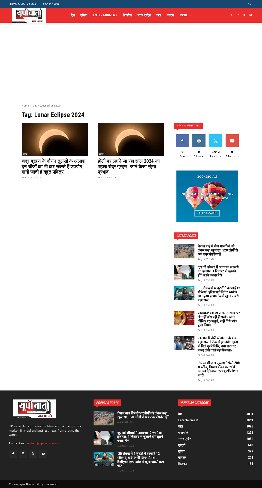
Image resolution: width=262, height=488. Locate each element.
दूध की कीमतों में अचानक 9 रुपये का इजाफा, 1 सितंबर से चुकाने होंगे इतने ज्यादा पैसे (218, 271)
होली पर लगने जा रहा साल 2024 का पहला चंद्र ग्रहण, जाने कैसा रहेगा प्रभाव (129, 166)
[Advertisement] (131, 73)
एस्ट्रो (25, 154)
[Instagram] (238, 15)
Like (182, 135)
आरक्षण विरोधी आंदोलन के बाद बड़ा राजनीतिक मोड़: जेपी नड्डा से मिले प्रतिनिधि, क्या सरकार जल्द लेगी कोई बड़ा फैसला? (218, 344)
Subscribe (232, 135)
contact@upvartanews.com (45, 443)
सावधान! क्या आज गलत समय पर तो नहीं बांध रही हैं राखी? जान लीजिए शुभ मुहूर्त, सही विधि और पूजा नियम (219, 319)
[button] (250, 4)
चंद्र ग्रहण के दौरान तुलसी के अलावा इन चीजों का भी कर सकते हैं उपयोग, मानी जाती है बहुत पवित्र (53, 166)
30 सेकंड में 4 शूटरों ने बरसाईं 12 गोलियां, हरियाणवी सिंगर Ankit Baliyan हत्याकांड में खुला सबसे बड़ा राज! (219, 294)
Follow (199, 135)
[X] (244, 15)
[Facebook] (231, 15)
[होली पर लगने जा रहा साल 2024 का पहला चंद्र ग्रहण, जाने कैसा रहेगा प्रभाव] (131, 139)
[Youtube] (250, 15)
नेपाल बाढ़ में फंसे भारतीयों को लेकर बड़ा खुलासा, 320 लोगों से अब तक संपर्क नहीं (218, 250)
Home (25, 105)
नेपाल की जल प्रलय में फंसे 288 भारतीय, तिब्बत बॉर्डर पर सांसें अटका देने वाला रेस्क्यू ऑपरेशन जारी (219, 369)
